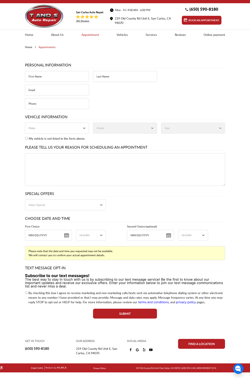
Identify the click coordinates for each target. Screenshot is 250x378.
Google (137, 349)
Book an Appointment (203, 20)
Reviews (180, 35)
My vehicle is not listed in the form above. (57, 138)
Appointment (90, 35)
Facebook (130, 349)
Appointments (47, 47)
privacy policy (186, 302)
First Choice (32, 226)
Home (29, 35)
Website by (55, 368)
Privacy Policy (99, 368)
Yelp (144, 349)
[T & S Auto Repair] (44, 16)
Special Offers (39, 193)
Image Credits (37, 367)
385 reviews (82, 20)
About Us (57, 35)
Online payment (214, 35)
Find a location (201, 344)
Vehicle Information (46, 117)
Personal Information (48, 65)
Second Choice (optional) (142, 226)
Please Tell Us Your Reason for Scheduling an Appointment (86, 147)
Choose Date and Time (47, 218)
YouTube (150, 349)
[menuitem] (29, 35)
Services (151, 35)
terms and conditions (153, 302)
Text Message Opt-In (45, 268)
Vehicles (122, 35)
